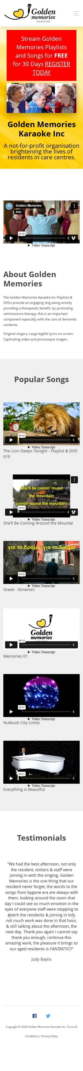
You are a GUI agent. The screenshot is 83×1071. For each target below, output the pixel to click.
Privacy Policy (49, 1036)
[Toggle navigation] (75, 13)
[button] (12, 98)
